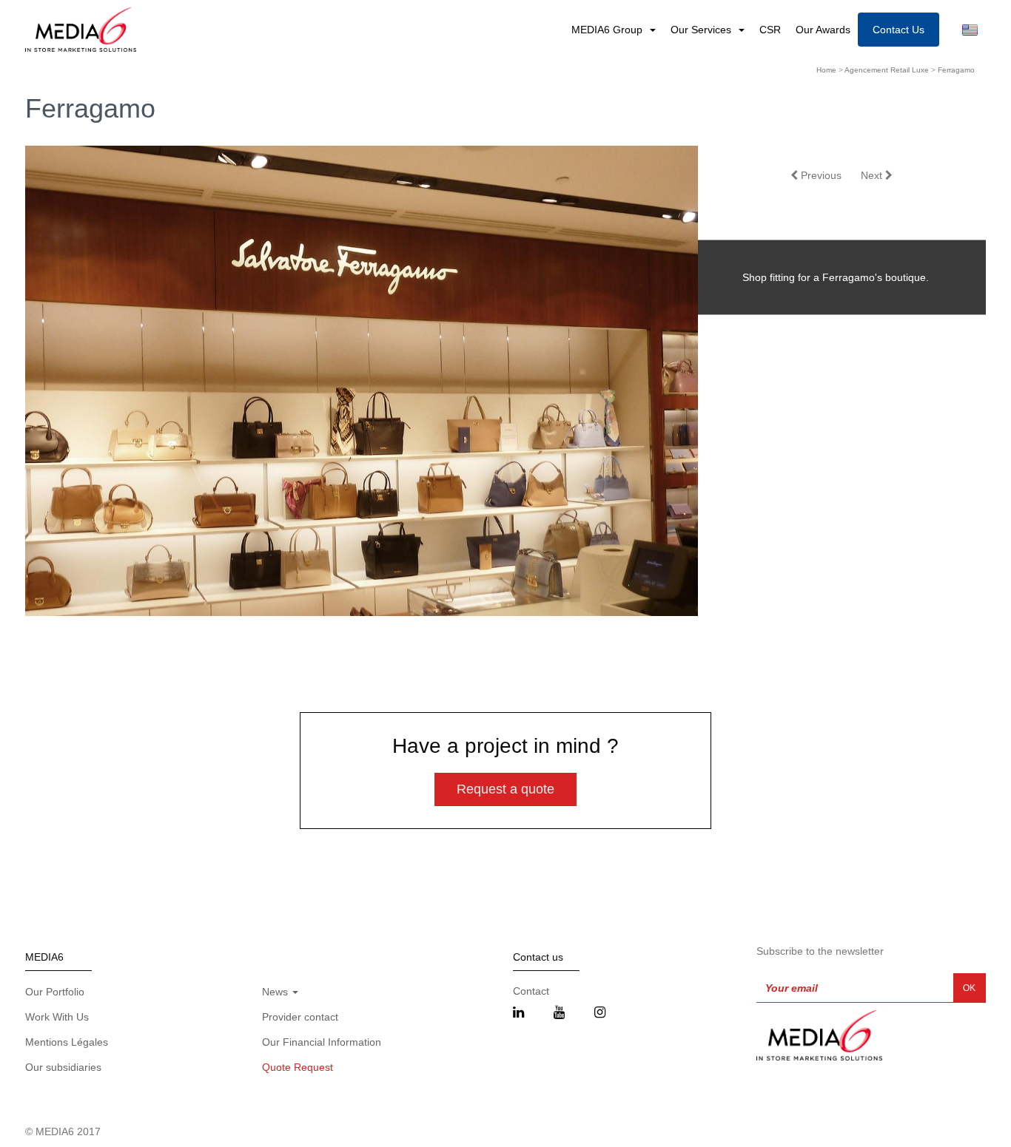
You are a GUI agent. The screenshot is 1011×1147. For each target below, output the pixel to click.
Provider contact (300, 1017)
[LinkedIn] (518, 1013)
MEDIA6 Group (608, 29)
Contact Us (898, 29)
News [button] (276, 992)
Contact (531, 991)
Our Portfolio (54, 992)
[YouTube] (559, 1013)
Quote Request (297, 1067)
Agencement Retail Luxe (886, 70)
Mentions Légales (66, 1042)
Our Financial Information (321, 1042)
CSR (770, 29)
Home (826, 70)
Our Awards (823, 29)
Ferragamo (956, 70)
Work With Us (57, 1017)
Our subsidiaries (63, 1067)
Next (873, 175)
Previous (820, 175)
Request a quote (505, 789)
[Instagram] (599, 1013)
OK (969, 988)
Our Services (702, 29)
